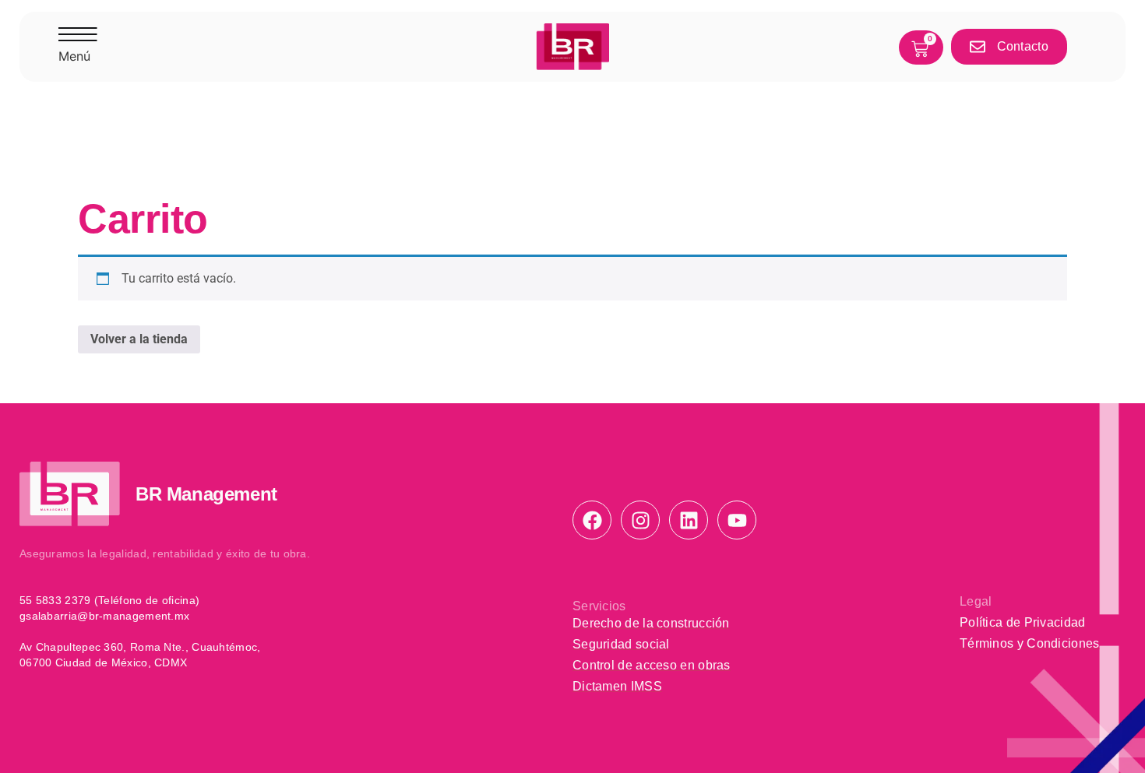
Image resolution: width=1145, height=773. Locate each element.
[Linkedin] (688, 520)
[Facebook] (591, 520)
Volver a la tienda (139, 339)
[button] (77, 46)
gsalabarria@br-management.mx (104, 616)
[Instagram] (640, 520)
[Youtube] (736, 520)
